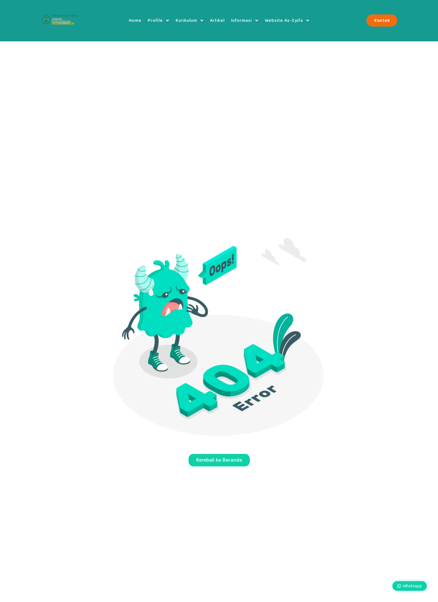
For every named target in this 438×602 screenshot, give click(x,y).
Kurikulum (186, 20)
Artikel (217, 20)
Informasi (241, 20)
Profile (155, 20)
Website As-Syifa (284, 20)
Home (135, 20)
